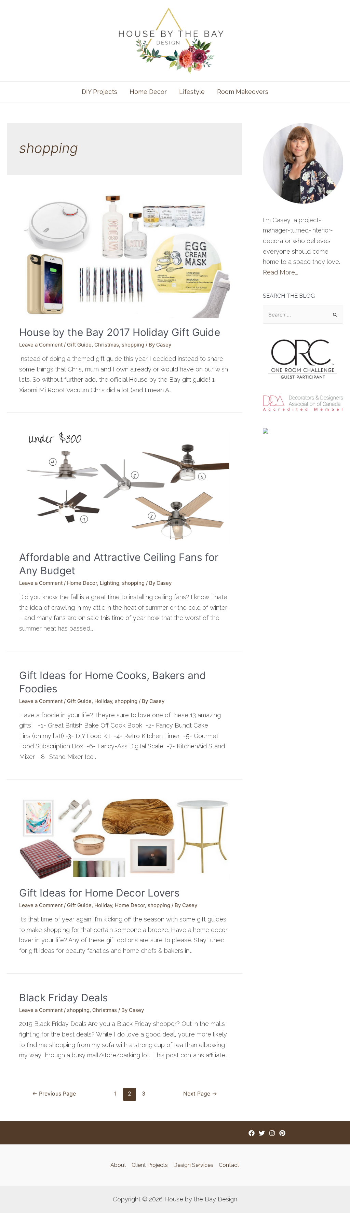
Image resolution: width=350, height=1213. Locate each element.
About (118, 1165)
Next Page (200, 1093)
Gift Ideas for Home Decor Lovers (99, 893)
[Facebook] (251, 1133)
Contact (229, 1165)
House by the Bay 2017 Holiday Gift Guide (119, 332)
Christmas (106, 344)
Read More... (280, 272)
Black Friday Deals (63, 997)
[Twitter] (262, 1133)
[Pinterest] (282, 1133)
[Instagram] (272, 1133)
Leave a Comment (41, 344)
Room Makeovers (242, 91)
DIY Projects (99, 91)
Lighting (109, 583)
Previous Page (54, 1093)
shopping (133, 344)
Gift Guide (79, 344)
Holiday (103, 701)
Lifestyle (192, 91)
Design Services (193, 1165)
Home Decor (148, 91)
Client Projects (150, 1165)
